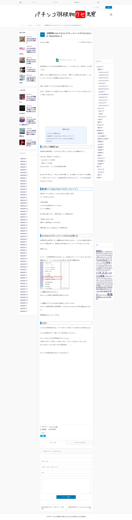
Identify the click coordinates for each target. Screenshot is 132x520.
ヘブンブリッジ (102, 99)
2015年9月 (22, 269)
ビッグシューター (103, 80)
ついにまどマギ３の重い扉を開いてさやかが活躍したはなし (27, 79)
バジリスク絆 (106, 268)
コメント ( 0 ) (52, 442)
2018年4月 (22, 225)
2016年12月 (23, 233)
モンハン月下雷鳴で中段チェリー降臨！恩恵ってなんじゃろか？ (27, 110)
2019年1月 (22, 200)
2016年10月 (23, 239)
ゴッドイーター (100, 259)
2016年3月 (22, 255)
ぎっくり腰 (105, 251)
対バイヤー (100, 158)
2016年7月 (22, 247)
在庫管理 (44, 429)
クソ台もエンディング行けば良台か (31, 70)
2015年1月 (22, 291)
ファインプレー (102, 86)
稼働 (99, 122)
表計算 (54, 429)
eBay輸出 (76, 2)
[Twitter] (43, 436)
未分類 (98, 177)
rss (111, 14)
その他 (100, 113)
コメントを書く (45, 42)
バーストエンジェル (105, 270)
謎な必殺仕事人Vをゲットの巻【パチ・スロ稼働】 (52, 507)
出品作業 (100, 163)
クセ (110, 257)
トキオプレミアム (103, 77)
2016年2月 (22, 258)
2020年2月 (22, 169)
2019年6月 (22, 186)
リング (102, 285)
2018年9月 (22, 211)
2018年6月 (22, 219)
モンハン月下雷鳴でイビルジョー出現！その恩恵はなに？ (27, 99)
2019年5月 (22, 189)
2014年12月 (23, 294)
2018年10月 (23, 208)
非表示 (67, 129)
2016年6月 (22, 250)
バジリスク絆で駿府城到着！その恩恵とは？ (31, 143)
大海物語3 (101, 289)
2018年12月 (23, 202)
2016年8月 (22, 244)
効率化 (99, 155)
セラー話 (100, 144)
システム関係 (101, 135)
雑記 (98, 2)
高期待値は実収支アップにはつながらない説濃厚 (79, 507)
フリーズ (102, 280)
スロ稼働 (106, 263)
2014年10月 (23, 300)
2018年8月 (22, 214)
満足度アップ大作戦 (102, 138)
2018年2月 (22, 230)
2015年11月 (23, 266)
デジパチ (100, 108)
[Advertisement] (66, 50)
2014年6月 (22, 311)
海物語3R (106, 291)
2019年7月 (22, 183)
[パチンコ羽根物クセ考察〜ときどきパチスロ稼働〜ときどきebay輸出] (65, 15)
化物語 (104, 287)
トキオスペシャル (103, 72)
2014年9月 (22, 302)
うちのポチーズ (102, 97)
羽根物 (99, 69)
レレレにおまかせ (103, 94)
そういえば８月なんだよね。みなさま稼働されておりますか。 (27, 51)
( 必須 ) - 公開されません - (50, 467)
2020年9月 (22, 158)
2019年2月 (22, 197)
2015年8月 (22, 272)
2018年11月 (23, 205)
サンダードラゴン (103, 105)
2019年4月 (22, 191)
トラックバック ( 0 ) (79, 442)
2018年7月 (22, 216)
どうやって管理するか (53, 133)
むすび (49, 141)
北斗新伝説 (109, 287)
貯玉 (107, 297)
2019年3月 (22, 194)
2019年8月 (22, 180)
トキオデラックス (103, 74)
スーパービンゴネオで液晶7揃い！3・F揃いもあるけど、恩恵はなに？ (27, 121)
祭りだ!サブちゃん (103, 88)
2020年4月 (22, 164)
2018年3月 (22, 227)
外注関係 (100, 152)
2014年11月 (23, 297)
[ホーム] (20, 2)
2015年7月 (22, 275)
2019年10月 (23, 175)
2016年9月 (22, 241)
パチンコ (33, 2)
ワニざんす (101, 83)
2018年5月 (22, 222)
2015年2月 (22, 288)
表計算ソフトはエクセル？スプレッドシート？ (60, 136)
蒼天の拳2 (103, 297)
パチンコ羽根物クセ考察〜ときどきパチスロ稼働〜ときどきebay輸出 (69, 516)
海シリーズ (101, 116)
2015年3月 (22, 286)
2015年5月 (22, 280)
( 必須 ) (45, 461)
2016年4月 (22, 252)
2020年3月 (22, 166)
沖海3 (101, 291)
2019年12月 (23, 172)
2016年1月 (22, 261)
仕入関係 (100, 149)
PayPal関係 (100, 160)
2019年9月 (22, 178)
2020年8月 (22, 161)
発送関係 (100, 133)
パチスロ (55, 2)
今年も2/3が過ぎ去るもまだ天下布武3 (31, 40)
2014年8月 (22, 305)
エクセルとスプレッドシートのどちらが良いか (60, 138)
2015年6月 (22, 277)
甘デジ (100, 110)
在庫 (97, 289)
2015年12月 (23, 264)
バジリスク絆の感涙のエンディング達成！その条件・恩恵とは (27, 133)
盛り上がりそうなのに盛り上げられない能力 (31, 61)
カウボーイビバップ (104, 257)
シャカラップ (102, 102)
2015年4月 (22, 283)
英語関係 (100, 147)
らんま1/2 (101, 91)
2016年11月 (23, 236)
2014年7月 (22, 308)
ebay (51, 429)
